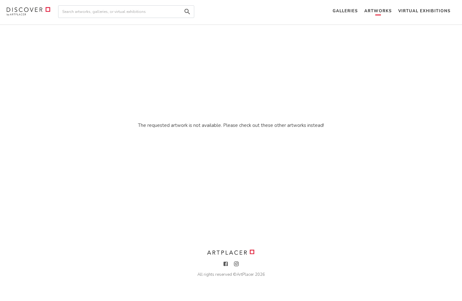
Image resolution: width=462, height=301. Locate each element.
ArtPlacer (245, 274)
